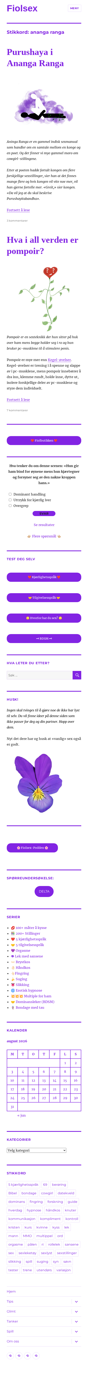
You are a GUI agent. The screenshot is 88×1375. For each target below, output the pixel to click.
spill (29, 1261)
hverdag (15, 1210)
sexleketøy (27, 1253)
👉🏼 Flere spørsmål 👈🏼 (44, 536)
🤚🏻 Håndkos (20, 968)
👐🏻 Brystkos (20, 962)
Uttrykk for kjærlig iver (32, 500)
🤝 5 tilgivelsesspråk (27, 945)
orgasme (15, 1244)
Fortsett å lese (18, 210)
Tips (10, 1301)
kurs (28, 1227)
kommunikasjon (21, 1219)
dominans (16, 1202)
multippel (44, 1236)
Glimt (11, 1311)
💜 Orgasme (20, 950)
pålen (32, 1244)
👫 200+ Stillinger (25, 933)
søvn (67, 1261)
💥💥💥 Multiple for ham (31, 996)
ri (43, 1244)
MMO (27, 1236)
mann (13, 1236)
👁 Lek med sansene (27, 956)
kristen (14, 1227)
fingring (36, 1202)
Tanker (12, 1321)
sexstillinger (67, 1253)
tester (13, 1270)
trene (27, 1270)
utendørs (44, 1270)
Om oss (13, 1341)
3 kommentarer (17, 220)
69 (45, 1185)
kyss (56, 1227)
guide (72, 1202)
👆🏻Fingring (20, 973)
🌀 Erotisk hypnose (26, 990)
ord (60, 1236)
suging (42, 1261)
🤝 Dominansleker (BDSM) (32, 1002)
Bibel (12, 1193)
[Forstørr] (69, 83)
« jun (21, 1115)
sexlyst (46, 1253)
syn (56, 1261)
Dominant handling (30, 494)
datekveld (66, 1193)
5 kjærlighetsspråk (23, 1185)
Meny (74, 8)
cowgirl (47, 1193)
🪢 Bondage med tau (27, 1007)
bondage (28, 1193)
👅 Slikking (20, 985)
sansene (72, 1244)
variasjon (63, 1270)
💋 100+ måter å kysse (29, 928)
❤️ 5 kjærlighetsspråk (28, 939)
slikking (14, 1261)
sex (11, 1253)
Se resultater (44, 525)
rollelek (54, 1244)
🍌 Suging (19, 979)
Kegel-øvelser (59, 360)
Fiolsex (22, 8)
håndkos (53, 1210)
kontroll (71, 1219)
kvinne (42, 1227)
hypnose (34, 1210)
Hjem (11, 1291)
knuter (70, 1210)
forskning (55, 1202)
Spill (10, 1331)
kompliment (50, 1219)
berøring (59, 1185)
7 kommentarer (17, 410)
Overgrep (21, 506)
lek (66, 1227)
